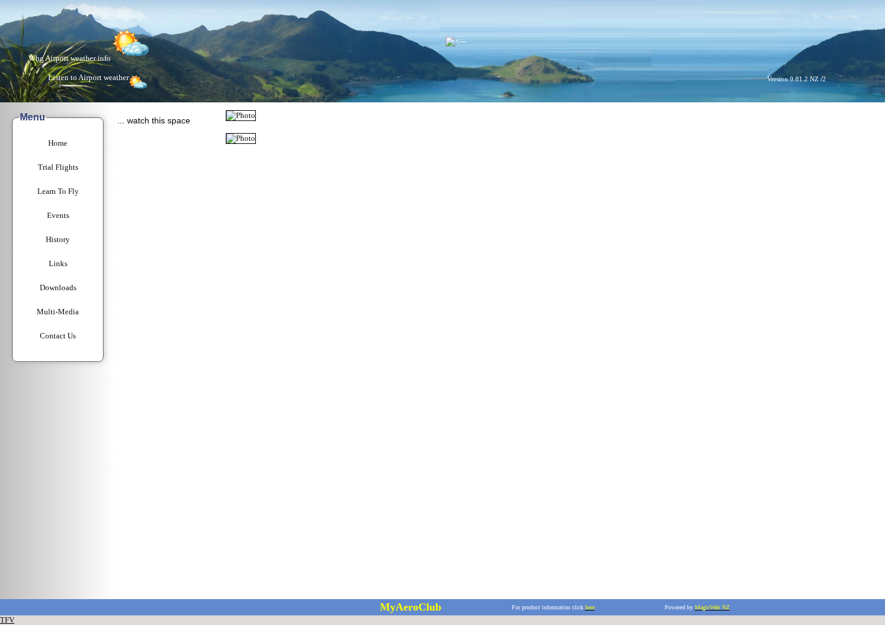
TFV (7, 619)
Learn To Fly (58, 191)
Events (58, 215)
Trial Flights (58, 167)
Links (58, 263)
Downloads (58, 287)
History (58, 239)
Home (57, 143)
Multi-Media (58, 311)
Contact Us (58, 335)
